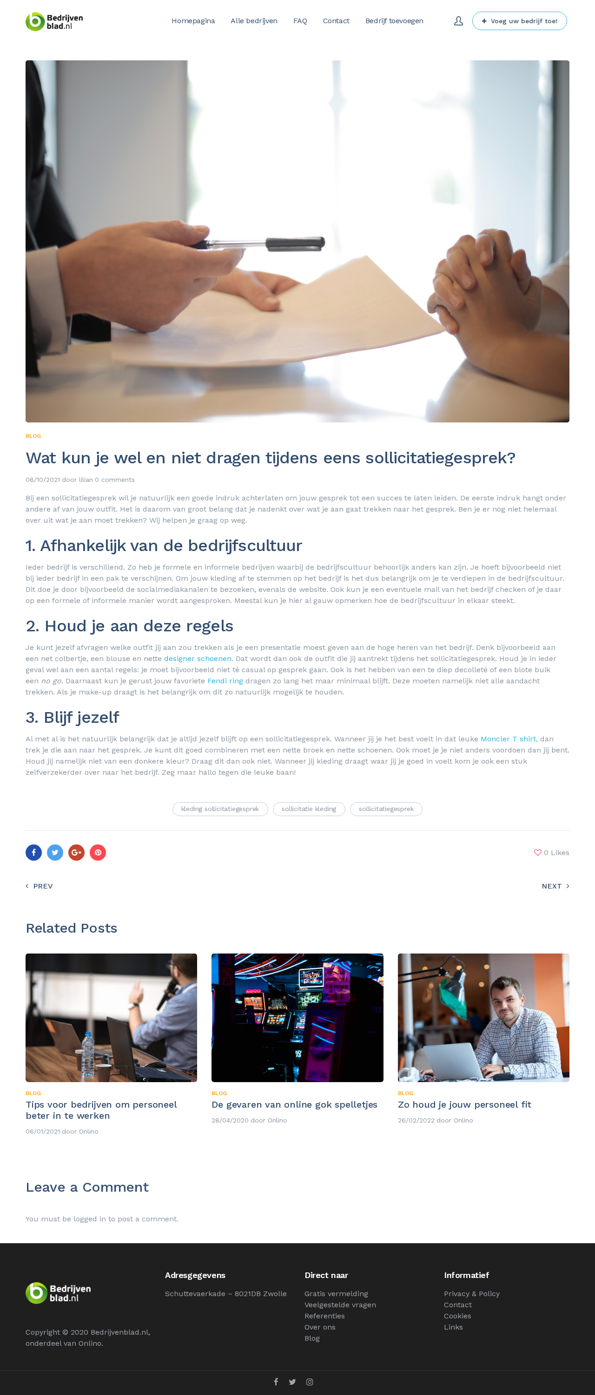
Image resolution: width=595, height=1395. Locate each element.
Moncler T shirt (508, 738)
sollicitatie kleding (309, 808)
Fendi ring (225, 680)
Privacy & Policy (472, 1293)
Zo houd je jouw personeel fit (464, 1104)
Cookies (457, 1315)
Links (453, 1327)
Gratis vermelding (336, 1293)
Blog (33, 436)
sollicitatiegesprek (386, 808)
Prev (43, 886)
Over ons (320, 1327)
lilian (86, 479)
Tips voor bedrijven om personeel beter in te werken (101, 1110)
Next (552, 886)
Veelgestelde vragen (340, 1304)
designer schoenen (197, 658)
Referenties (324, 1315)
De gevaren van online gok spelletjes (294, 1104)
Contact (458, 1304)
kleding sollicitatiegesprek (220, 808)
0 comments (115, 479)
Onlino (89, 1131)
